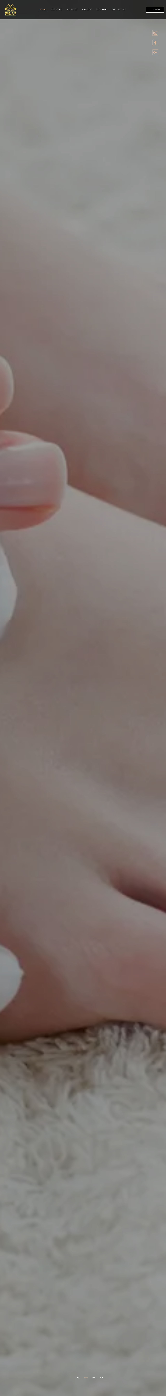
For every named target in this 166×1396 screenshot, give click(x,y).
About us (56, 9)
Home (43, 9)
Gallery (86, 9)
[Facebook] (155, 42)
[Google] (155, 52)
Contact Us (118, 9)
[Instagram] (155, 33)
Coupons (102, 9)
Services (72, 9)
